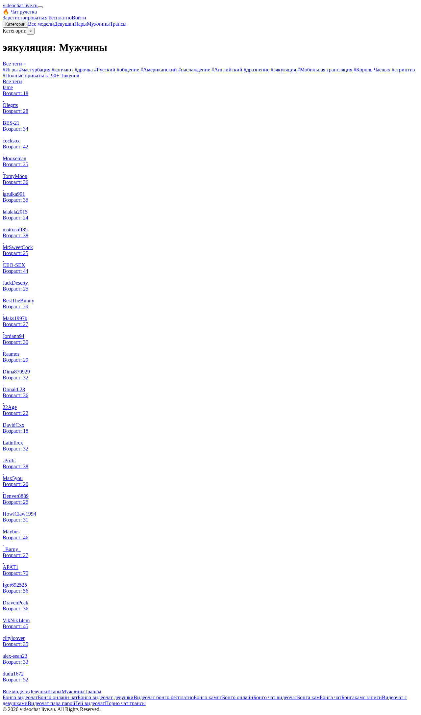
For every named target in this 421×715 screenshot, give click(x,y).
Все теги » (14, 63)
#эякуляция (283, 69)
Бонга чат (330, 697)
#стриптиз (403, 69)
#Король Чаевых (372, 69)
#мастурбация (34, 69)
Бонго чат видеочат (275, 697)
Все (41, 24)
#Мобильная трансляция (324, 69)
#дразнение (256, 69)
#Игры (10, 69)
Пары (80, 24)
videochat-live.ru (20, 5)
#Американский (158, 69)
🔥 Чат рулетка (20, 11)
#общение (128, 69)
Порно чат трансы (125, 703)
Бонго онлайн (237, 697)
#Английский (226, 69)
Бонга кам (308, 697)
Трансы (118, 24)
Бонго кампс (208, 697)
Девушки (64, 24)
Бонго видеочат (20, 697)
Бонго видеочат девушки (106, 697)
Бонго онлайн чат (58, 697)
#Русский (104, 69)
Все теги (12, 81)
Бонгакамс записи (361, 697)
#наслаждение (194, 69)
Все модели (16, 691)
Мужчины (98, 24)
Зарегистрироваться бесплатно (37, 17)
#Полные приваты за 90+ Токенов (41, 75)
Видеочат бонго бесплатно (164, 697)
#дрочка (84, 69)
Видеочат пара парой (51, 703)
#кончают (62, 69)
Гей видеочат (90, 703)
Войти (79, 17)
